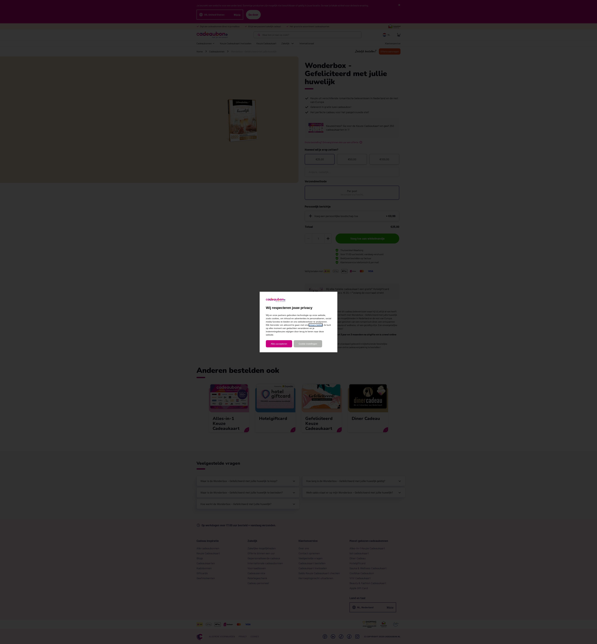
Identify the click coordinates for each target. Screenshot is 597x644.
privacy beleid (315, 325)
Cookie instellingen (308, 344)
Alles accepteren (279, 344)
